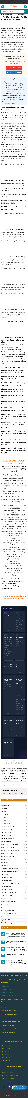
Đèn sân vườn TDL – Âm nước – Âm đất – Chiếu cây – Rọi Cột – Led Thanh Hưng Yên (14, 451)
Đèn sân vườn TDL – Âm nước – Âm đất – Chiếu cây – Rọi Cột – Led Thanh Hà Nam (14, 433)
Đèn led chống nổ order (7, 838)
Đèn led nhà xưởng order (7, 856)
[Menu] (2, 6)
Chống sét (4, 808)
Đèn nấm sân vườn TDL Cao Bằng (14, 89)
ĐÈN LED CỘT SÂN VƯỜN (18, 775)
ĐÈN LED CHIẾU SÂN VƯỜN (16, 773)
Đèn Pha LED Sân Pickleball (8, 892)
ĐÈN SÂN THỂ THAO (7, 895)
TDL (24, 1096)
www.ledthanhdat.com (9, 583)
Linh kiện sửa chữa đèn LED (8, 914)
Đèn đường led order (6, 829)
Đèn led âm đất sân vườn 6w (12, 771)
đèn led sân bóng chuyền (15, 356)
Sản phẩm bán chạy (6, 923)
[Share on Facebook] (9, 763)
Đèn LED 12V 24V (6, 835)
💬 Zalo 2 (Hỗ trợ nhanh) (14, 72)
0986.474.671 (6, 1045)
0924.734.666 (6, 1061)
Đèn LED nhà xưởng (7, 992)
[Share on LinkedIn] (21, 763)
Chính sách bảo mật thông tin (10, 1075)
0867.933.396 (6, 1055)
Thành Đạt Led (9, 35)
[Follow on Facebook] (9, 1086)
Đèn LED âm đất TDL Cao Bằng (13, 86)
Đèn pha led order (6, 886)
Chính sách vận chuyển (8, 1081)
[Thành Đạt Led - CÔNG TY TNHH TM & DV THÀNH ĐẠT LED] (14, 6)
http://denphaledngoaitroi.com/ (10, 1021)
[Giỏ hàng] (25, 6)
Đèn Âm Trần (4, 814)
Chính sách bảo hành (8, 1073)
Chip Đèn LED (5, 805)
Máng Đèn (4, 917)
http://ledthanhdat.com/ (8, 1018)
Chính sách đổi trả (7, 1070)
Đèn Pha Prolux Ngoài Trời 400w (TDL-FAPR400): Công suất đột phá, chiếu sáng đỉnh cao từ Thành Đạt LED (16, 962)
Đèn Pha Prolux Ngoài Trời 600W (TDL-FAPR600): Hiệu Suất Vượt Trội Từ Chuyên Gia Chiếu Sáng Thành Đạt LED (16, 935)
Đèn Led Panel (5, 862)
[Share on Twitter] (12, 763)
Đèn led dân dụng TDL (7, 841)
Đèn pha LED (5, 986)
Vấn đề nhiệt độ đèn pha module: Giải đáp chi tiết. (16, 942)
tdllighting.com (17, 586)
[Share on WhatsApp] (7, 763)
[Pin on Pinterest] (18, 763)
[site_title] (14, 1096)
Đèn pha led (15, 768)
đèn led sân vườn (18, 776)
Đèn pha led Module (6, 880)
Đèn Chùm (4, 820)
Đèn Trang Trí (4, 905)
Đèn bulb (3, 817)
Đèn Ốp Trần (4, 874)
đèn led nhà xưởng (9, 352)
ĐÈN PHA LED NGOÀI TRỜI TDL (10, 883)
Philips (21, 49)
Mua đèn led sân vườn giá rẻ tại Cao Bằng (13, 95)
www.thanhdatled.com (14, 579)
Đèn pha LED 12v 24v (7, 877)
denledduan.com (7, 588)
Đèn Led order (5, 859)
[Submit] (25, 11)
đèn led (11, 40)
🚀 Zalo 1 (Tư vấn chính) (14, 68)
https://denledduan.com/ (8, 1029)
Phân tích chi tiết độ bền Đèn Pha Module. (15, 955)
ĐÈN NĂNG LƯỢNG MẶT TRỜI (9, 868)
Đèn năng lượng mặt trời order (9, 871)
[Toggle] (26, 845)
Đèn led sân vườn (6, 124)
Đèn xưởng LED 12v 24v (7, 911)
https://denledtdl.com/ (8, 1025)
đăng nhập (11, 793)
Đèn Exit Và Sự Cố (6, 832)
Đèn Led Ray (4, 865)
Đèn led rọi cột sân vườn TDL (12, 97)
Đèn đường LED (6, 989)
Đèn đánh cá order (6, 823)
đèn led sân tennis (12, 354)
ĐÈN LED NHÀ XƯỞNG (7, 853)
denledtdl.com (6, 586)
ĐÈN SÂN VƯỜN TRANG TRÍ (9, 902)
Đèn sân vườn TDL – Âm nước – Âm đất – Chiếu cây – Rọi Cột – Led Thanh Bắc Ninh (14, 425)
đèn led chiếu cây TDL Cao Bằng (13, 88)
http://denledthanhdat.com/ (9, 1014)
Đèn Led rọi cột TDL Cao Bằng (13, 91)
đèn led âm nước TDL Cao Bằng (13, 84)
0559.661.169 (6, 1058)
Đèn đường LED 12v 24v (8, 826)
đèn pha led (10, 349)
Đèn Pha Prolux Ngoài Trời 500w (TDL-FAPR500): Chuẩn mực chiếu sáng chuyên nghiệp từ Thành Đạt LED (16, 949)
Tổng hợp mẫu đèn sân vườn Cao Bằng (13, 82)
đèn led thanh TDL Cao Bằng (12, 93)
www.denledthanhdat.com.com (11, 581)
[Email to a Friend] (15, 763)
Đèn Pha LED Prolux (6, 889)
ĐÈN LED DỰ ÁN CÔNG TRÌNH (9, 844)
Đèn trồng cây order (6, 908)
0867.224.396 (6, 1052)
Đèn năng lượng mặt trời (9, 995)
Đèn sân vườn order (6, 899)
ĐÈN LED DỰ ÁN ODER (7, 847)
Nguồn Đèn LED (5, 920)
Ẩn (18, 79)
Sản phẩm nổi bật (9, 103)
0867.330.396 (6, 1048)
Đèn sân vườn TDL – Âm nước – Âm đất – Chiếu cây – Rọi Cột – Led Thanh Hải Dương (14, 442)
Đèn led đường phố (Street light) (10, 850)
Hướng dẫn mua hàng (8, 1078)
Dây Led (3, 811)
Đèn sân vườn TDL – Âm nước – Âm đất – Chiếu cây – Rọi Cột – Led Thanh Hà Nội (14, 416)
